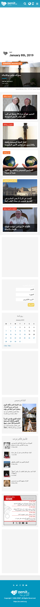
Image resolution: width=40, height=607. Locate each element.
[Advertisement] (20, 28)
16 (15, 334)
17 (20, 334)
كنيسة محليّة (7, 96)
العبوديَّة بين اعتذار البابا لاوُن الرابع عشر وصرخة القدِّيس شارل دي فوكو (21, 444)
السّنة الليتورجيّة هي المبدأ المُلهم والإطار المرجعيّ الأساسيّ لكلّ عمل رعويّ (12, 421)
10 (20, 331)
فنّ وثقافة (6, 153)
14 (6, 334)
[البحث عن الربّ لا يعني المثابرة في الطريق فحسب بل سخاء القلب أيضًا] (20, 191)
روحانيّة (6, 124)
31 (20, 341)
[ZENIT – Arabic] (11, 4)
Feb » (9, 346)
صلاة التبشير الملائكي (10, 181)
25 (24, 338)
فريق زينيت (5, 83)
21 (6, 338)
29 (10, 341)
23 (15, 338)
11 (24, 331)
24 (20, 338)
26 (29, 338)
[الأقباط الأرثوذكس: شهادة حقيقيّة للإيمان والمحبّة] (20, 219)
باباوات (11, 124)
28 (6, 341)
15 (10, 334)
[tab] (12, 498)
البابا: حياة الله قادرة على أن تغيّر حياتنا (21, 452)
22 (10, 338)
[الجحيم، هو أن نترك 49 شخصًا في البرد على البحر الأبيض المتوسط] (20, 107)
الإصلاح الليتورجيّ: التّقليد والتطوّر (20, 462)
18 (24, 334)
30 (15, 341)
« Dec (5, 346)
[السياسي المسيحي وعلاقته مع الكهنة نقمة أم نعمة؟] (20, 163)
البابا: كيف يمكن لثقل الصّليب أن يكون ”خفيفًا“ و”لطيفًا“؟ (23, 472)
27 (34, 338)
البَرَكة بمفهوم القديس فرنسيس (19, 481)
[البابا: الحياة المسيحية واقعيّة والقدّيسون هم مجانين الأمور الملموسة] (20, 135)
